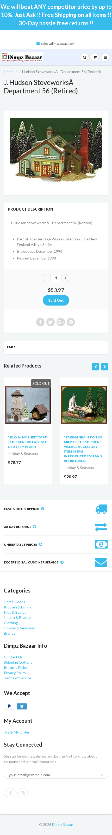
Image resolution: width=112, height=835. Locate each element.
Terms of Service (17, 678)
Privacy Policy (15, 672)
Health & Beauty (17, 617)
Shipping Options (18, 662)
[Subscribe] (101, 775)
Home (9, 71)
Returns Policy (16, 667)
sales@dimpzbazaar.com (58, 44)
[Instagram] (22, 793)
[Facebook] (10, 793)
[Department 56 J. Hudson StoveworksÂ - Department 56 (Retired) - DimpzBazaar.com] (56, 152)
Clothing (11, 622)
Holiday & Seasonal (19, 628)
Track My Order (16, 732)
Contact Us (13, 657)
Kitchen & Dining (18, 607)
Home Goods (14, 602)
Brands (9, 633)
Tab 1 (11, 347)
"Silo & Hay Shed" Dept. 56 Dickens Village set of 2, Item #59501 (27, 442)
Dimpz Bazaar (62, 824)
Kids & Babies (15, 612)
